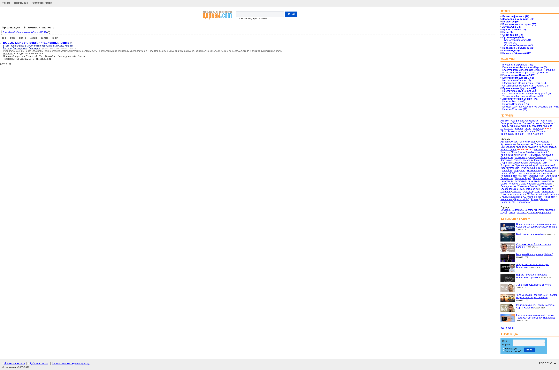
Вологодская (20, 48)
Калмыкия (540, 157)
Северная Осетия (527, 186)
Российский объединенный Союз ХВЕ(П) (24, 32)
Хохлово (533, 212)
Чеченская (549, 197)
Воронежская (541, 149)
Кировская (534, 162)
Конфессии (507, 59)
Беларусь (505, 123)
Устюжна (522, 212)
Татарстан (545, 189)
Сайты (44, 38)
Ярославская (524, 202)
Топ (4, 38)
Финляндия (506, 134)
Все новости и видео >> (515, 219)
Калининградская (524, 157)
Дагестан (505, 152)
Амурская (542, 141)
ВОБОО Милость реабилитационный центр (36, 42)
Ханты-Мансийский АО (514, 197)
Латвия (519, 128)
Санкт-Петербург (509, 183)
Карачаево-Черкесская (546, 160)
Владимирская (548, 147)
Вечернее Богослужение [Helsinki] (534, 254)
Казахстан (537, 126)
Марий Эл (507, 170)
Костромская (507, 165)
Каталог (505, 11)
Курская (525, 168)
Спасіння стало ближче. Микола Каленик (533, 245)
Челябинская (535, 197)
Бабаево (505, 210)
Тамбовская (532, 189)
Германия (548, 123)
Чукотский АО (521, 199)
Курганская (513, 168)
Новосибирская (508, 176)
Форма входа (509, 334)
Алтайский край (527, 141)
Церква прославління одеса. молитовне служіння (531, 276)
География (507, 115)
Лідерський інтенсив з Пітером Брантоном (532, 265)
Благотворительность (14, 45)
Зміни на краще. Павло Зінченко (533, 285)
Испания (525, 126)
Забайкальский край (536, 152)
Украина (541, 131)
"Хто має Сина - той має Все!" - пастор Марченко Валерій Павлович (537, 296)
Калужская (506, 160)
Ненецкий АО (507, 173)
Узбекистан (529, 131)
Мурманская (548, 170)
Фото (12, 38)
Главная (6, 3)
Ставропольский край (512, 189)
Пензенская (506, 178)
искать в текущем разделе (252, 18)
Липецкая (536, 168)
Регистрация (21, 3)
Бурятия (533, 147)
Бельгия (516, 123)
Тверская (505, 191)
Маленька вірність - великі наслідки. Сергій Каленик (535, 306)
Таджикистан (515, 131)
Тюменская (548, 191)
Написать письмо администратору (71, 363)
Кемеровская (519, 162)
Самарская (547, 181)
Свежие (33, 38)
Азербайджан (531, 120)
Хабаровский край (538, 194)
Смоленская (545, 186)
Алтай (513, 141)
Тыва (537, 191)
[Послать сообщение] (71, 43)
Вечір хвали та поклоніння (530, 234)
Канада (548, 126)
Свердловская (508, 186)
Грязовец (551, 210)
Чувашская (506, 199)
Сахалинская (543, 183)
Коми (544, 162)
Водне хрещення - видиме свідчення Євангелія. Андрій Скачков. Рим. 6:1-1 (536, 225)
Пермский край (523, 178)
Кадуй (503, 212)
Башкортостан (543, 144)
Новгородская (543, 173)
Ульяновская (519, 194)
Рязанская (533, 181)
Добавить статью (39, 363)
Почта (55, 38)
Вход (529, 349)
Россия (7, 48)
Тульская (528, 191)
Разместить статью (41, 3)
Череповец (545, 212)
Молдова (538, 128)
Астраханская (525, 144)
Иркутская (534, 155)
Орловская (552, 176)
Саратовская (528, 183)
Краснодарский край (527, 165)
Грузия (504, 126)
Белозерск (34, 48)
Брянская (522, 147)
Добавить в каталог (14, 363)
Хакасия (554, 194)
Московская (533, 170)
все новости (507, 328)
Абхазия (504, 120)
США (503, 131)
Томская (516, 191)
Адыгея (504, 141)
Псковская (506, 181)
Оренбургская (536, 176)
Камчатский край (523, 160)
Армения (546, 120)
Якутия (534, 199)
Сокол (512, 212)
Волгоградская (508, 149)
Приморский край (542, 178)
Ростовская (520, 181)
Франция (519, 134)
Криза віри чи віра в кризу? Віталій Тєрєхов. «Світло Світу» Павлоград (535, 316)
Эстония (538, 134)
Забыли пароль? (513, 351)
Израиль (514, 126)
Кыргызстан (506, 128)
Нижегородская (525, 173)
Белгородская (507, 147)
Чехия (529, 134)
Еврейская (518, 152)
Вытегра (539, 210)
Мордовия (519, 170)
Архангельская (508, 144)
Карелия (506, 162)
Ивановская (507, 155)
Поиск (291, 13)
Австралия (517, 120)
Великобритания (532, 123)
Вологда (529, 210)
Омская (523, 176)
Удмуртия (505, 194)
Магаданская (551, 168)
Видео (22, 38)
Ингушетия (521, 155)
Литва (528, 128)
